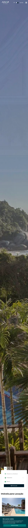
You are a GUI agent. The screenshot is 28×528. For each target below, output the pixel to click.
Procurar (14, 485)
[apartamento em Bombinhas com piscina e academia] (14, 507)
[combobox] (15, 477)
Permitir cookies (14, 525)
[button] (15, 473)
